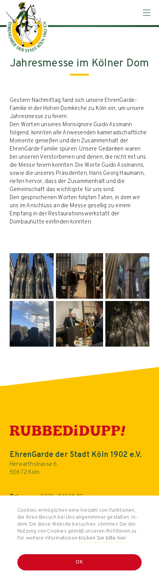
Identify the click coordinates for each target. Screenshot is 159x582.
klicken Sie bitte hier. (103, 538)
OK (80, 562)
